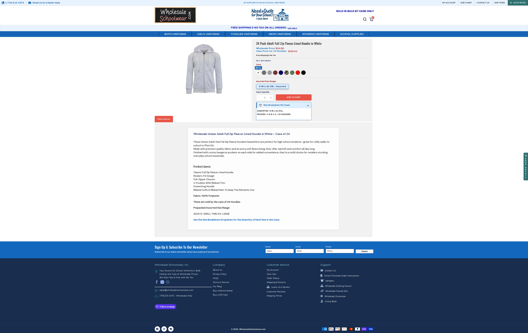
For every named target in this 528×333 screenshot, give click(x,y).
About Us (217, 270)
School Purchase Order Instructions (341, 276)
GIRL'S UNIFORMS (208, 34)
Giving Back (330, 301)
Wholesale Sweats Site (336, 291)
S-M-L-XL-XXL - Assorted (272, 86)
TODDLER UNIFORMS (244, 34)
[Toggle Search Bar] (365, 19)
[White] (258, 72)
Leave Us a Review (280, 287)
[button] (371, 19)
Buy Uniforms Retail (223, 290)
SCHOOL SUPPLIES (352, 34)
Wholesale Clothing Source (337, 286)
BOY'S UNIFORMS (175, 34)
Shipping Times (274, 296)
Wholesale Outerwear (335, 296)
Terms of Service (221, 282)
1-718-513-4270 (14, 3)
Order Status (273, 278)
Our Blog (217, 286)
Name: (268, 247)
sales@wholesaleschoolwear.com (176, 290)
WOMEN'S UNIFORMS (315, 34)
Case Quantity (262, 92)
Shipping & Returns (276, 282)
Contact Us (330, 270)
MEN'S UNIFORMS (280, 34)
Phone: (329, 247)
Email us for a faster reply (46, 3)
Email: (298, 247)
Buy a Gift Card (220, 295)
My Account (273, 270)
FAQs (215, 278)
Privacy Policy (219, 274)
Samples (329, 281)
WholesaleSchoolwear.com (252, 329)
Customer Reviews (276, 291)
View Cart (271, 274)
